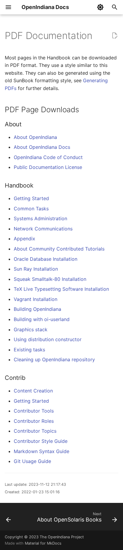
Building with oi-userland (42, 319)
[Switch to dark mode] (100, 7)
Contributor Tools (34, 411)
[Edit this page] (114, 36)
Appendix (24, 239)
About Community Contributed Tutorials (59, 249)
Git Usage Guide (32, 461)
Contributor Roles (34, 421)
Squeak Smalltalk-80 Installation (50, 279)
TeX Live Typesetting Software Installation (61, 289)
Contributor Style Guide (40, 441)
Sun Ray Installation (36, 269)
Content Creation (33, 391)
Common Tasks (31, 209)
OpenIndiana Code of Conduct (48, 157)
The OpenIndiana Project (62, 537)
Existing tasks (29, 350)
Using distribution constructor (48, 339)
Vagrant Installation (35, 299)
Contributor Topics (35, 431)
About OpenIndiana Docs (42, 147)
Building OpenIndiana (37, 309)
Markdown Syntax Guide (41, 451)
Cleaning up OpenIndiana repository (54, 359)
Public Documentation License (48, 167)
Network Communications (43, 229)
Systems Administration (40, 218)
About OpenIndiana (35, 137)
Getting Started (31, 198)
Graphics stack (30, 329)
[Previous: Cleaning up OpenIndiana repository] (8, 518)
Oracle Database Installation (45, 259)
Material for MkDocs (43, 543)
